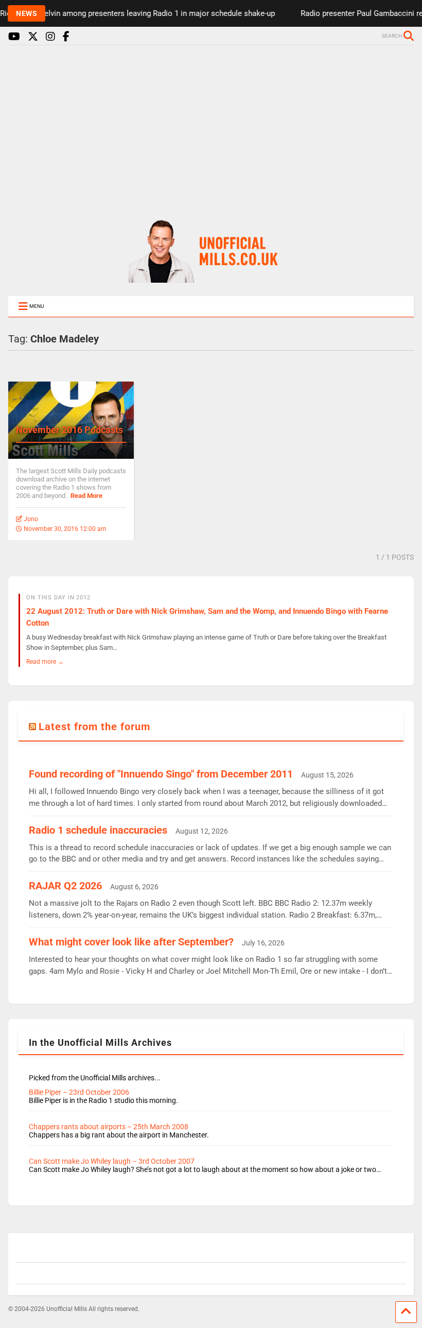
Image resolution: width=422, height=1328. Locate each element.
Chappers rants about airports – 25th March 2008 (108, 1127)
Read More (86, 495)
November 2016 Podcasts (69, 429)
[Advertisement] (211, 128)
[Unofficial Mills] (211, 278)
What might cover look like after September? (131, 942)
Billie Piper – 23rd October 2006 (79, 1092)
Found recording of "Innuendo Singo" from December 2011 (161, 774)
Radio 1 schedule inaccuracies (98, 830)
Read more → (45, 661)
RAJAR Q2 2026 (65, 885)
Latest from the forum (94, 726)
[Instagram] (50, 37)
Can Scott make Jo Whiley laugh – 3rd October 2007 (112, 1161)
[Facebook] (66, 37)
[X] (33, 37)
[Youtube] (14, 37)
